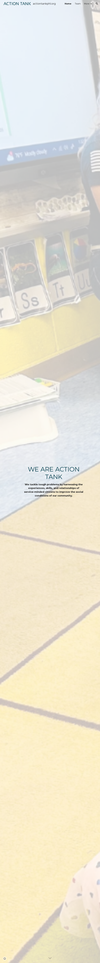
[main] (53, 481)
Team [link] (78, 3)
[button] (97, 4)
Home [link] (68, 3)
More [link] (86, 3)
